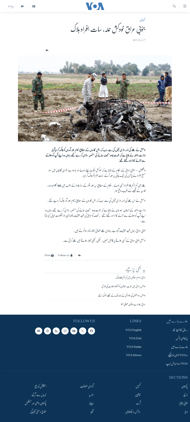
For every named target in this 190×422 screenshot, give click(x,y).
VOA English (133, 330)
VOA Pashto (134, 347)
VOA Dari (135, 338)
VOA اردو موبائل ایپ (177, 363)
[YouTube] (33, 6)
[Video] (22, 6)
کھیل (138, 386)
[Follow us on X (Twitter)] (82, 330)
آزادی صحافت (87, 386)
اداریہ (91, 395)
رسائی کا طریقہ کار (180, 330)
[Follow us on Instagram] (64, 330)
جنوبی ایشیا (184, 403)
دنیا (186, 412)
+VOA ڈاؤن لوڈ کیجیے (178, 355)
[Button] (46, 50)
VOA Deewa (133, 355)
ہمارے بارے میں (179, 347)
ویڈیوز (91, 403)
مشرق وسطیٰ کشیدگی (38, 412)
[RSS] (56, 330)
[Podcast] (47, 330)
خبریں (142, 19)
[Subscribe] (38, 330)
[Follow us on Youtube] (73, 330)
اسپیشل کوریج (40, 386)
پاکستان (184, 386)
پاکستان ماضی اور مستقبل (35, 403)
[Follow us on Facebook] (91, 330)
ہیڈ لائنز (11, 6)
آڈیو (92, 412)
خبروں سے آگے (38, 395)
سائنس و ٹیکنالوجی (133, 412)
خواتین (138, 395)
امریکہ (185, 395)
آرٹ (138, 403)
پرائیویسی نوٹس (182, 338)
